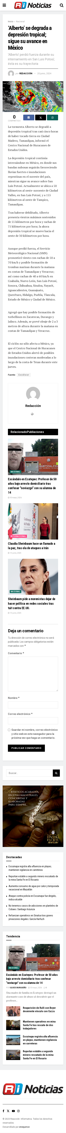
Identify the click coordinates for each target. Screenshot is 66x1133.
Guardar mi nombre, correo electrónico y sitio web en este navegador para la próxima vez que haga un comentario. (34, 733)
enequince (24, 1127)
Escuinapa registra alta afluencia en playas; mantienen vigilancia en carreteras (40, 1040)
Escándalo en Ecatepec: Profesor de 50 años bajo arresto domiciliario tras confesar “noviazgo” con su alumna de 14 (32, 979)
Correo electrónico (20, 714)
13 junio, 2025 (15, 553)
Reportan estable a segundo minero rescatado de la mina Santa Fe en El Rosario (38, 1055)
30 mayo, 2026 (16, 498)
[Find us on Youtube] (13, 1111)
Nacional (20, 21)
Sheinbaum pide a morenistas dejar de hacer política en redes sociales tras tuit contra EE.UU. (31, 603)
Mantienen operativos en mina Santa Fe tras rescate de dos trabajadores (39, 1025)
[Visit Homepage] (33, 5)
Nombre (14, 698)
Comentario (16, 653)
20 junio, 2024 (44, 73)
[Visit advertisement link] (33, 816)
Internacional (18, 536)
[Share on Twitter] (40, 117)
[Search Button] (61, 5)
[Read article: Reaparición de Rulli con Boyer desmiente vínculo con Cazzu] (13, 1011)
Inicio (10, 21)
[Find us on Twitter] (8, 1111)
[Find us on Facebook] (3, 1111)
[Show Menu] (4, 5)
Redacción (25, 73)
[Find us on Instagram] (18, 1111)
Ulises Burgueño (18, 988)
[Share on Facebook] (28, 117)
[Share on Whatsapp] (52, 117)
